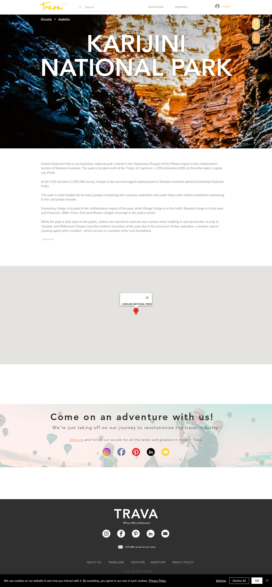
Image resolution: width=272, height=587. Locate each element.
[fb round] (121, 452)
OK (257, 581)
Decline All (239, 581)
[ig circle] (107, 452)
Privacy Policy (157, 581)
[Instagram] (106, 534)
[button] (155, 7)
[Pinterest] (136, 452)
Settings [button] (221, 581)
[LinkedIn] (151, 452)
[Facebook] (121, 534)
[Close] (267, 580)
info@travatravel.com (140, 546)
